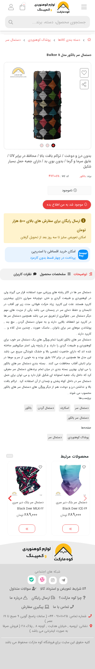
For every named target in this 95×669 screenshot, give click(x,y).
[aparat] (42, 579)
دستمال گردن (46, 408)
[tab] (22, 274)
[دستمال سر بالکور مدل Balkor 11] (47, 552)
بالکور (83, 176)
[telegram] (63, 580)
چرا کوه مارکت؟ (71, 598)
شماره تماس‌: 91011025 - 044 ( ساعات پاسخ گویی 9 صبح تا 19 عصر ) (44, 619)
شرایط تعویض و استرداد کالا (61, 589)
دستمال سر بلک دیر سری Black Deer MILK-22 (28, 505)
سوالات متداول (20, 589)
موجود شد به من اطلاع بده (65, 204)
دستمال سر (13, 40)
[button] (85, 498)
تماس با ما (61, 607)
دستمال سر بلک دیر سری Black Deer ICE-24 (71, 505)
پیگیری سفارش (33, 607)
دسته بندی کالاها (69, 40)
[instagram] (52, 580)
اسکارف (64, 408)
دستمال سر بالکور (78, 418)
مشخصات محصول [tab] (53, 274)
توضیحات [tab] (80, 274)
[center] (10, 22)
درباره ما (16, 598)
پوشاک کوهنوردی (39, 40)
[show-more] (70, 528)
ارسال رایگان (41, 598)
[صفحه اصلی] (89, 40)
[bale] (31, 579)
